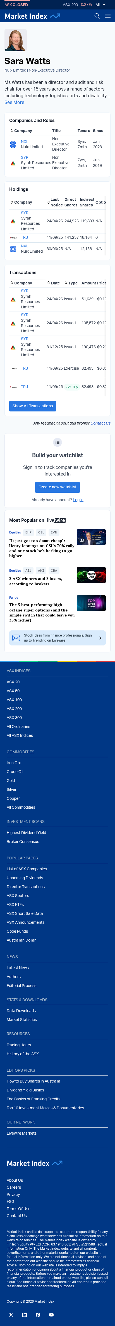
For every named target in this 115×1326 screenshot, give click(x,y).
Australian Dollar (21, 940)
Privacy (13, 1195)
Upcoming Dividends (25, 878)
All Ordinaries (18, 727)
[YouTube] (51, 1314)
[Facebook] (37, 1314)
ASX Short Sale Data (25, 914)
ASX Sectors (18, 896)
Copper (13, 799)
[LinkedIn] (24, 1314)
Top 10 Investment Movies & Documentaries (45, 1108)
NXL (24, 142)
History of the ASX (23, 1054)
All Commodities (21, 808)
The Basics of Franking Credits (33, 1099)
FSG (10, 1202)
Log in (78, 500)
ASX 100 (14, 700)
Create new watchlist (57, 487)
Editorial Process (21, 986)
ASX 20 (13, 682)
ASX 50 (13, 691)
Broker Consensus (23, 842)
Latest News (18, 968)
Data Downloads (21, 1011)
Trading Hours (19, 1045)
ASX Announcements (25, 923)
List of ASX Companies (27, 869)
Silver (11, 790)
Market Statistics (22, 1020)
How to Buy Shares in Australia (33, 1081)
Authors (14, 977)
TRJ (24, 238)
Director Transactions (26, 887)
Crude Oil (15, 772)
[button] (28, 532)
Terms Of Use (18, 1209)
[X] (11, 1314)
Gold (11, 781)
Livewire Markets (22, 1133)
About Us (15, 1181)
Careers (14, 1188)
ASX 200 (70, 5)
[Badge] (57, 442)
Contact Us (100, 423)
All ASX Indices (20, 736)
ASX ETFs (15, 905)
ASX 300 (14, 718)
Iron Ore (14, 763)
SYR (24, 158)
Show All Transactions (33, 406)
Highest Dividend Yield (26, 833)
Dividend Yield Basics (25, 1090)
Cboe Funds (17, 931)
